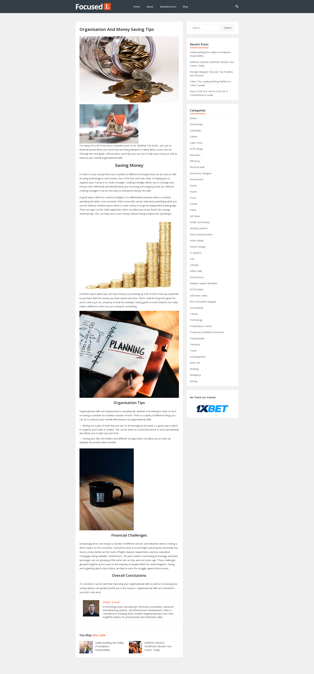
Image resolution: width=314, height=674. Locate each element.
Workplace (195, 375)
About (150, 6)
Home (136, 6)
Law (192, 258)
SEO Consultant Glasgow (203, 301)
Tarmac (194, 313)
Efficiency (195, 161)
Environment (196, 179)
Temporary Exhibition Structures (207, 332)
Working (194, 369)
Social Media (196, 307)
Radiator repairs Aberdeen (204, 283)
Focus (193, 197)
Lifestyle (194, 265)
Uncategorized (197, 356)
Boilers (193, 118)
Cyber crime (196, 142)
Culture (193, 136)
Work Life (195, 362)
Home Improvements (201, 234)
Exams (193, 191)
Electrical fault (197, 167)
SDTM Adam (196, 289)
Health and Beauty (199, 222)
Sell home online (198, 295)
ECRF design (196, 148)
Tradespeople (197, 338)
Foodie (193, 203)
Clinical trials (196, 124)
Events (193, 185)
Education (195, 155)
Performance (197, 277)
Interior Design (198, 246)
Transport (195, 344)
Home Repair (197, 240)
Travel (193, 350)
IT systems (195, 252)
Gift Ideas (195, 216)
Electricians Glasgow (200, 173)
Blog (185, 6)
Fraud (193, 209)
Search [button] (227, 27)
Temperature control (201, 326)
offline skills (196, 271)
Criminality (195, 130)
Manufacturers (168, 6)
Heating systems (199, 228)
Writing (193, 381)
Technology (196, 319)
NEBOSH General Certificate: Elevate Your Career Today (158, 646)
